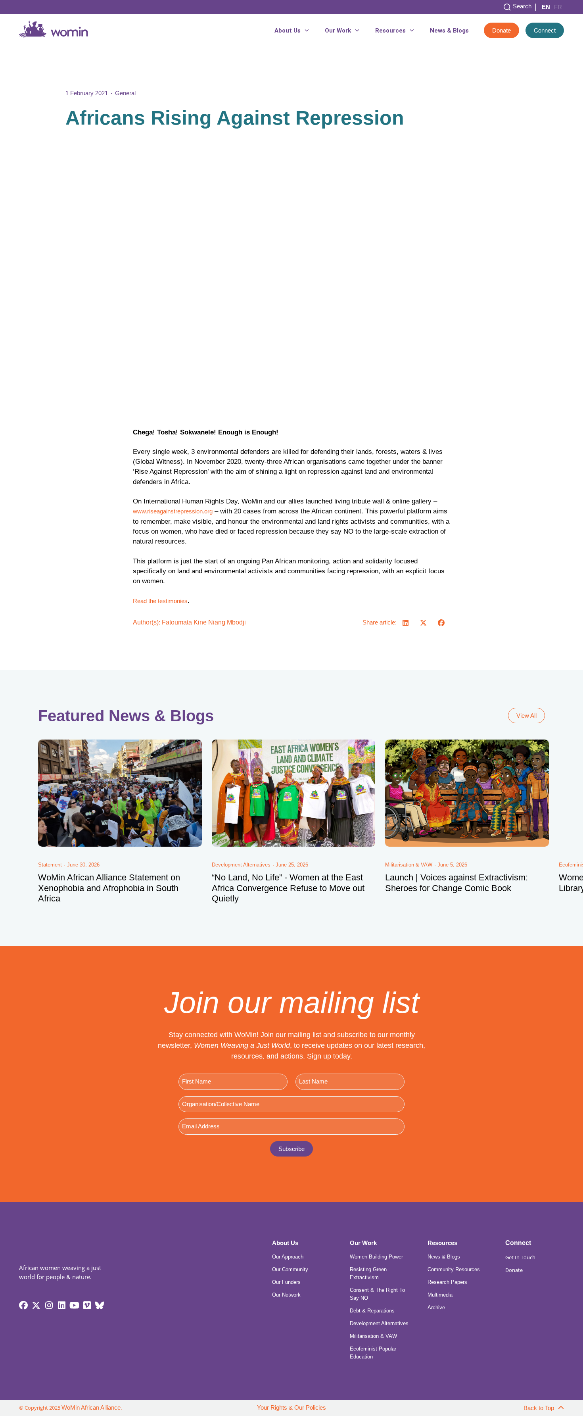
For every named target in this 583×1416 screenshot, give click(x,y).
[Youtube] (74, 1305)
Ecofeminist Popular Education (373, 1353)
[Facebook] (23, 1305)
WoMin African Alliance (91, 1407)
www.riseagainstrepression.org (173, 511)
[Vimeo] (86, 1305)
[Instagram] (48, 1305)
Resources (390, 30)
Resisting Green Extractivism (368, 1273)
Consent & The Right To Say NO (377, 1294)
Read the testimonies (160, 601)
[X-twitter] (36, 1305)
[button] (405, 623)
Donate (514, 1270)
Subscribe (291, 1148)
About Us (287, 30)
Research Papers (447, 1282)
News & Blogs (449, 30)
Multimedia (440, 1295)
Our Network (286, 1295)
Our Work (338, 30)
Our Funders (286, 1282)
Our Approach (287, 1257)
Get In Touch (520, 1257)
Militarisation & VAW (373, 1336)
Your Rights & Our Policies (291, 1407)
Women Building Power (376, 1257)
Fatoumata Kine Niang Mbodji (204, 622)
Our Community (290, 1269)
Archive (436, 1307)
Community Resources (454, 1269)
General (125, 93)
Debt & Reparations (372, 1311)
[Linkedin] (61, 1305)
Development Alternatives (379, 1323)
